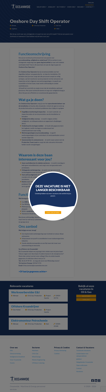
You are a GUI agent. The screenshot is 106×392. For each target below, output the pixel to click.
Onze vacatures (53, 212)
